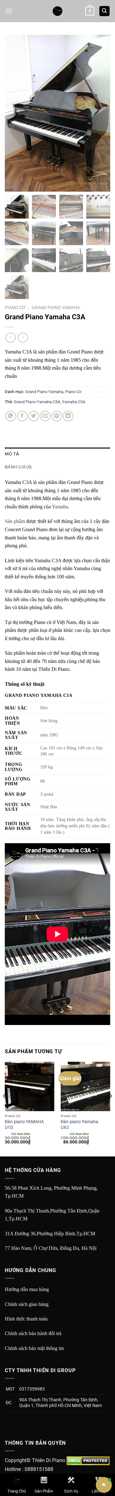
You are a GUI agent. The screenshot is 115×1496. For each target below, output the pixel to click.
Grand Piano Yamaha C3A (37, 401)
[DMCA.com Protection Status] (88, 1460)
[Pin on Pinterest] (56, 416)
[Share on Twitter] (33, 416)
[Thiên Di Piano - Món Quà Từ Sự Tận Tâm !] (57, 11)
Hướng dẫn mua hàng (27, 1289)
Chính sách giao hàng (27, 1304)
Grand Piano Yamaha (56, 307)
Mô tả (12, 453)
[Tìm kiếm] (104, 11)
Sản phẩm (15, 521)
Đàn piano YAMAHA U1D (24, 1124)
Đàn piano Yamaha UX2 (79, 1124)
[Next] (110, 1108)
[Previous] (4, 1108)
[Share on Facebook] (22, 416)
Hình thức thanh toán (26, 1318)
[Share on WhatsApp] (10, 416)
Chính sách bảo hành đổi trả (33, 1333)
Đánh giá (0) (18, 466)
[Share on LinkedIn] (68, 416)
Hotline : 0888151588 (29, 1469)
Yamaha (60, 506)
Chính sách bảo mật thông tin (34, 1348)
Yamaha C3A (73, 401)
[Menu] (8, 11)
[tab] (57, 454)
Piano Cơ (15, 307)
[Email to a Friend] (45, 416)
